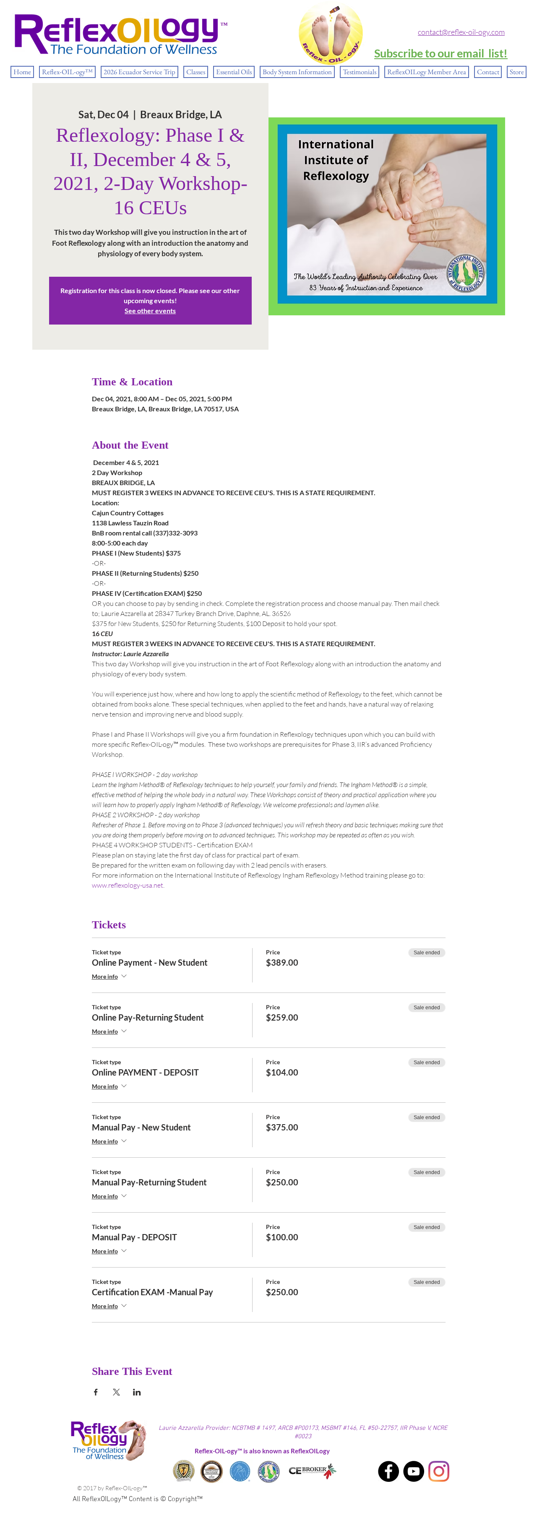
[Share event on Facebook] (96, 1392)
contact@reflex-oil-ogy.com (461, 31)
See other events (150, 310)
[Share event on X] (116, 1392)
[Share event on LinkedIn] (137, 1392)
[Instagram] (438, 1471)
